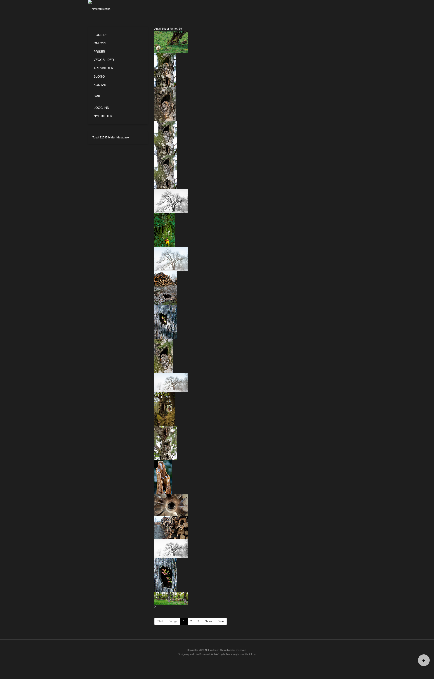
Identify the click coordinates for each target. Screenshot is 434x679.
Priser (99, 51)
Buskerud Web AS (209, 654)
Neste (208, 621)
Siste (221, 621)
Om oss (100, 43)
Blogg (99, 76)
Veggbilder (104, 60)
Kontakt (101, 85)
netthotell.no (248, 654)
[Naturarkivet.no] (106, 9)
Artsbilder (103, 68)
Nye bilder (103, 116)
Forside (101, 35)
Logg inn (101, 107)
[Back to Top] (424, 660)
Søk (97, 96)
